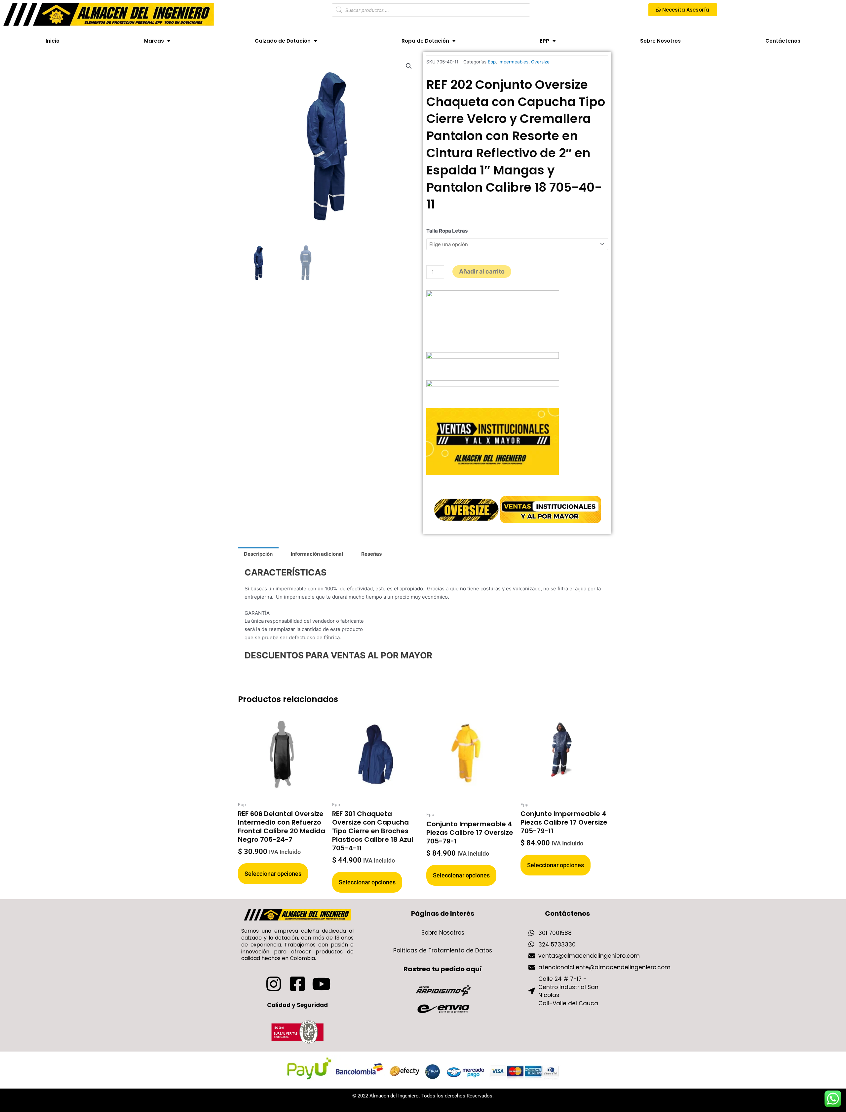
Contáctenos (782, 40)
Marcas (154, 40)
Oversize (540, 61)
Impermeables (513, 61)
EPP (544, 40)
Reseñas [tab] (371, 554)
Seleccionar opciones (273, 873)
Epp (492, 61)
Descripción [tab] (258, 554)
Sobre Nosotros (660, 40)
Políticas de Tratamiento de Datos (442, 950)
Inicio (52, 40)
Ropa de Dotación (425, 40)
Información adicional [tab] (317, 554)
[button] (409, 66)
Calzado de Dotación (283, 40)
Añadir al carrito (482, 271)
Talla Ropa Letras (447, 231)
